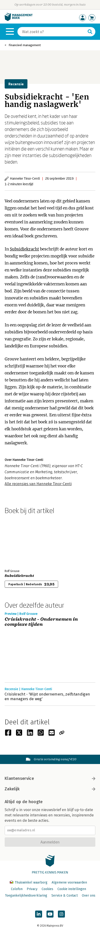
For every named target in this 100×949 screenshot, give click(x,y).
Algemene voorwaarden (69, 882)
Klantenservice (19, 778)
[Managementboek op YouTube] (50, 914)
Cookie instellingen (71, 889)
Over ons (88, 896)
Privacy (32, 889)
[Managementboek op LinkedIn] (38, 914)
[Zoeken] (90, 31)
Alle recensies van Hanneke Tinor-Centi (38, 484)
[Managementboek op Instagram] (61, 914)
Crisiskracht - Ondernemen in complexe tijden (41, 622)
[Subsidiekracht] (21, 540)
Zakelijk (12, 788)
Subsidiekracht (24, 249)
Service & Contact (64, 896)
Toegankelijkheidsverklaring (26, 896)
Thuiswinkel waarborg (31, 882)
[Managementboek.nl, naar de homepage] (19, 20)
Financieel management (25, 45)
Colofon (17, 889)
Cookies (47, 889)
